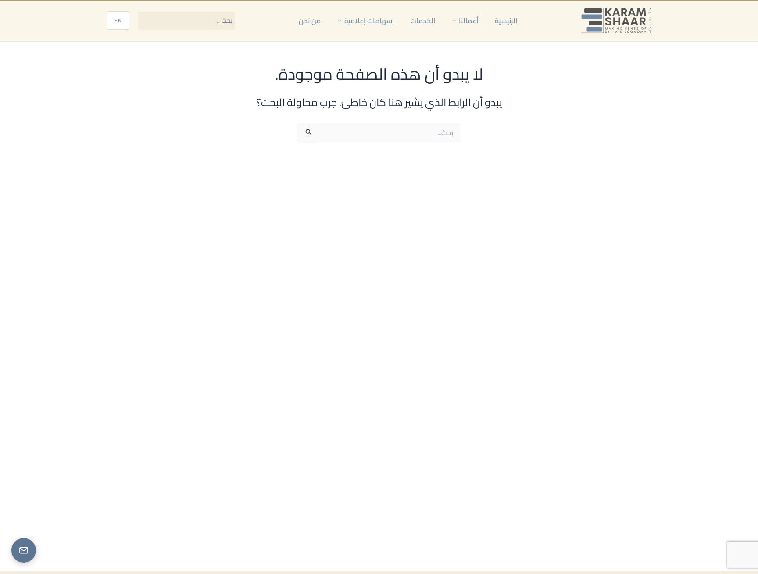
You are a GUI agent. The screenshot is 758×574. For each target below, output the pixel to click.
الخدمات (423, 20)
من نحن (310, 20)
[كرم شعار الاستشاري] (616, 20)
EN (118, 20)
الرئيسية (506, 20)
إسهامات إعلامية (369, 20)
